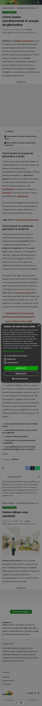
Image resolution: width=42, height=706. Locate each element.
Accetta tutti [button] (21, 368)
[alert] (21, 353)
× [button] (38, 326)
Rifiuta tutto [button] (21, 374)
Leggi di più (28, 348)
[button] (21, 351)
